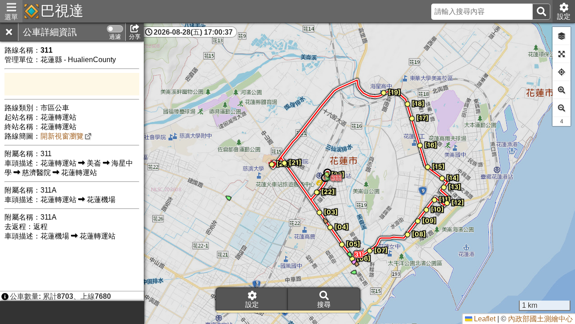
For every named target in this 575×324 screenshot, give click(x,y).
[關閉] (9, 32)
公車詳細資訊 (50, 32)
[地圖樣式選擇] (562, 36)
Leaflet (483, 319)
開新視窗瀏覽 (62, 136)
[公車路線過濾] (115, 28)
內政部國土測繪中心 (540, 319)
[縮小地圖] (562, 108)
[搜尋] (541, 12)
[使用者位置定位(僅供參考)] (562, 72)
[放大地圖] (562, 90)
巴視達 (62, 11)
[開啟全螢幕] (562, 54)
